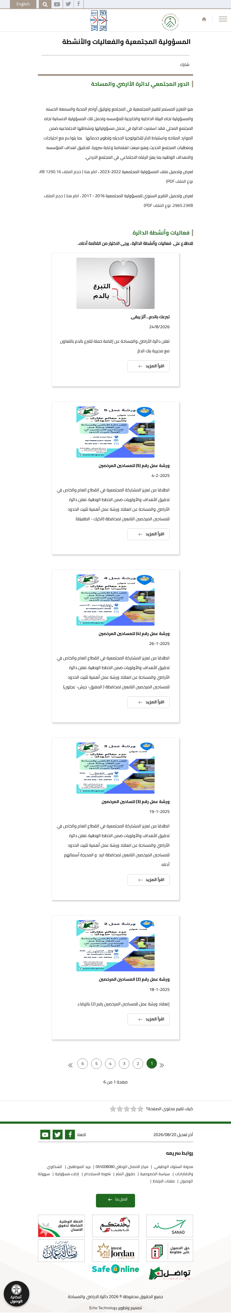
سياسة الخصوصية (155, 1173)
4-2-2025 (161, 475)
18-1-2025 (159, 989)
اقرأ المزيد (155, 366)
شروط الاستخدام (97, 1173)
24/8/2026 (159, 327)
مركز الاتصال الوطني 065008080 (122, 1166)
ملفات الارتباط (164, 1181)
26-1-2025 (159, 643)
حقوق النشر (125, 1173)
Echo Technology (103, 1307)
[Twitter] (68, 4)
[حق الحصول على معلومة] (169, 1250)
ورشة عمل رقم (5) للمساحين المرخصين (134, 465)
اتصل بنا (121, 1199)
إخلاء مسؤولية (67, 1173)
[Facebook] (78, 4)
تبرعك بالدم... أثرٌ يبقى (150, 316)
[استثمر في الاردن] (115, 1250)
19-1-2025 (159, 811)
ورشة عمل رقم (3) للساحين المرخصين (136, 801)
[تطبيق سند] (169, 1226)
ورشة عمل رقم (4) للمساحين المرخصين (134, 633)
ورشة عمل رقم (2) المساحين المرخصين (134, 979)
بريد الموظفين (79, 1166)
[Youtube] (57, 4)
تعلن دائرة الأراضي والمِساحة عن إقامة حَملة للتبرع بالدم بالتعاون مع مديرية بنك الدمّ (114, 346)
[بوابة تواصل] (169, 1273)
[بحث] (45, 4)
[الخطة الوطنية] (61, 1226)
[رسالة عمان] (61, 1250)
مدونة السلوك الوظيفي (173, 1166)
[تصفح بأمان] (115, 1268)
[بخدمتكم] (115, 1226)
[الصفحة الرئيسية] (204, 19)
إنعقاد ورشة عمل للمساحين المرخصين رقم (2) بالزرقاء (124, 1004)
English (23, 4)
